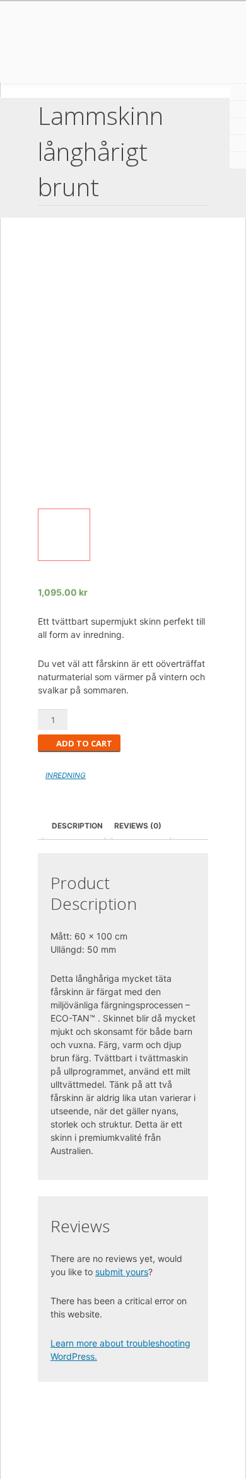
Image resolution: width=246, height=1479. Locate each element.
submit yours (121, 1271)
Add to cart (84, 743)
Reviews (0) (137, 825)
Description (77, 825)
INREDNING (65, 775)
